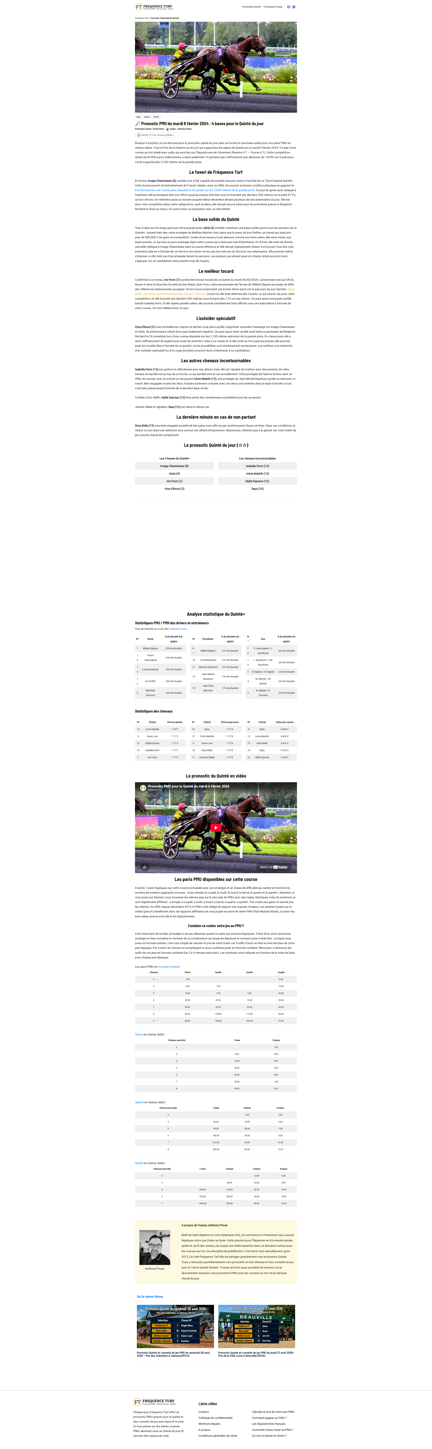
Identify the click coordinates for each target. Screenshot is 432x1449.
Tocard (156, 117)
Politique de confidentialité (216, 1418)
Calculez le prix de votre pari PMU (273, 1411)
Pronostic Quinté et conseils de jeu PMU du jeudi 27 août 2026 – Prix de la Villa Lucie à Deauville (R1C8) (256, 1354)
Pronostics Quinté (251, 6)
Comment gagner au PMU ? (269, 1418)
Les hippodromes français (268, 1423)
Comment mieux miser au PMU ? (272, 1429)
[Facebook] (288, 6)
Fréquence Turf (141, 18)
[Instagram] (293, 6)
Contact (204, 1411)
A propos (204, 1429)
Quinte (147, 117)
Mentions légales (209, 1423)
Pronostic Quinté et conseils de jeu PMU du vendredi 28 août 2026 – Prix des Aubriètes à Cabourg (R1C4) (173, 1354)
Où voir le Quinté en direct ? (269, 1435)
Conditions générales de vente (218, 1435)
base (139, 117)
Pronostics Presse (273, 6)
